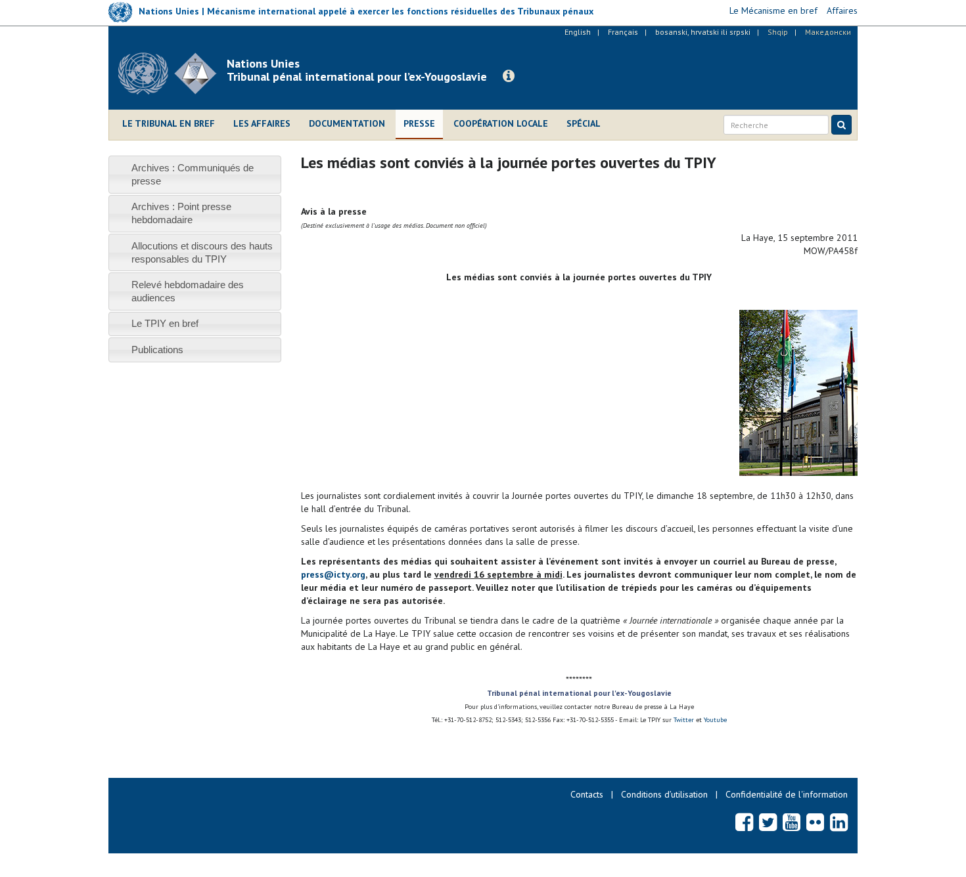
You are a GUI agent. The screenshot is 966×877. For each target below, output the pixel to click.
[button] (508, 76)
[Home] (172, 74)
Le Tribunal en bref (168, 123)
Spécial (583, 123)
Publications (157, 349)
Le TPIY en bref (164, 323)
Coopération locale (500, 123)
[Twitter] (768, 822)
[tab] (194, 174)
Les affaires (261, 123)
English (577, 32)
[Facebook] (744, 822)
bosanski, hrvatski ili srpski (702, 32)
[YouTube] (791, 822)
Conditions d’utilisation (664, 794)
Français (623, 32)
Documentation (347, 123)
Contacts (586, 794)
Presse (419, 123)
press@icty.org (333, 574)
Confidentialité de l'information (786, 794)
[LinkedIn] (839, 822)
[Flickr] (815, 822)
